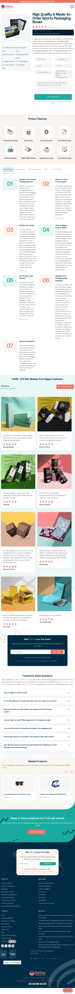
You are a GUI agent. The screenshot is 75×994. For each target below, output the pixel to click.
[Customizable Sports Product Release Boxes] (19, 788)
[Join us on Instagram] (9, 946)
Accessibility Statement (51, 980)
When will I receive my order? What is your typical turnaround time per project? (28, 711)
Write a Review (66, 387)
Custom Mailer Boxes (7, 897)
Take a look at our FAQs (23, 679)
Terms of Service (60, 101)
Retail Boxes (42, 900)
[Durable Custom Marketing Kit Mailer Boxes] (55, 788)
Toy (48, 31)
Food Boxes (42, 894)
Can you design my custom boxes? (15, 692)
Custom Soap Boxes (7, 903)
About (3, 915)
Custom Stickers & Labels (46, 903)
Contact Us (4, 941)
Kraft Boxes (42, 891)
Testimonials (5, 929)
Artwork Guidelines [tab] (34, 169)
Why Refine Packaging (8, 921)
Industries (42, 31)
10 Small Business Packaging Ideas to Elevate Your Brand (56, 920)
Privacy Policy (53, 660)
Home (35, 31)
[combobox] (43, 72)
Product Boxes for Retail (8, 900)
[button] (6, 1)
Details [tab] (46, 169)
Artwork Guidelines (7, 918)
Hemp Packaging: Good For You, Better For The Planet (55, 923)
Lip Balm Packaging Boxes (9, 894)
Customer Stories (6, 926)
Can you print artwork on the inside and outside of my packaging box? (28, 728)
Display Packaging (44, 889)
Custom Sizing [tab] (56, 169)
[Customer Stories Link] (45, 958)
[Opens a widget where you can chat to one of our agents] (67, 990)
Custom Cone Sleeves (8, 886)
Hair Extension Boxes (7, 891)
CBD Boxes (4, 889)
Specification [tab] (20, 169)
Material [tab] (6, 173)
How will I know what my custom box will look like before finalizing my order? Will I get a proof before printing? (30, 746)
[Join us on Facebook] (2, 946)
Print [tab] (13, 173)
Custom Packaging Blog (8, 935)
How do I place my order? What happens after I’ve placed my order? (27, 720)
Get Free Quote (6, 938)
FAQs (2, 932)
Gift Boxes (42, 897)
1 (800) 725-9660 (28, 684)
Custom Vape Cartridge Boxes (10, 906)
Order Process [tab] (8, 169)
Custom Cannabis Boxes (46, 883)
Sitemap (19, 980)
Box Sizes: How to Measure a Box (49, 942)
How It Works (5, 924)
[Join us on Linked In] (13, 946)
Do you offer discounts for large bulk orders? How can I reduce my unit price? (30, 701)
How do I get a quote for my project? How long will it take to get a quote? (29, 736)
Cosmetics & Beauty (45, 886)
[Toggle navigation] (72, 6)
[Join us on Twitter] (6, 946)
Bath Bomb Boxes (6, 883)
